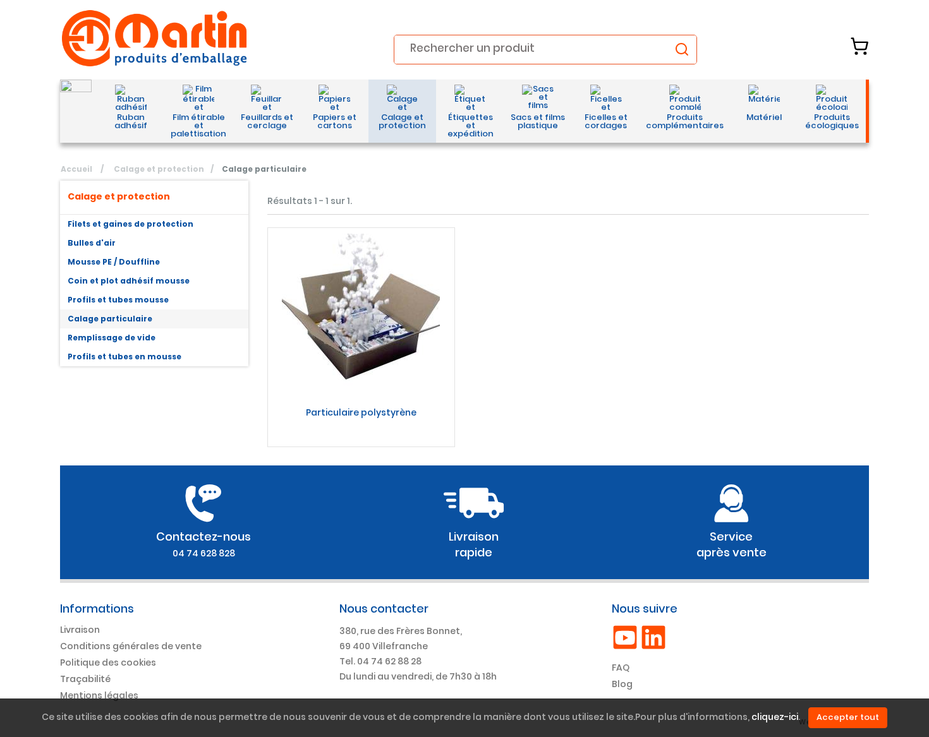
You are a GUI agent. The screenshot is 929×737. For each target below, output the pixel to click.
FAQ (620, 667)
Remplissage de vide (111, 337)
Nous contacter (383, 608)
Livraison (80, 629)
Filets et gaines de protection (130, 224)
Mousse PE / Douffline (114, 261)
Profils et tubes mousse (118, 299)
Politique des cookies (108, 662)
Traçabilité (85, 679)
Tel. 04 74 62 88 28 (380, 661)
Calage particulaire (110, 318)
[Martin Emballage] (155, 38)
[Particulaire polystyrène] (361, 313)
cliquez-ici (774, 717)
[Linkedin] (653, 636)
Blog (622, 684)
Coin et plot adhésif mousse (129, 280)
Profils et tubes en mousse (124, 356)
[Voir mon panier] (859, 46)
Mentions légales (99, 695)
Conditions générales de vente (131, 646)
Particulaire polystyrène (361, 412)
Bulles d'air (92, 242)
